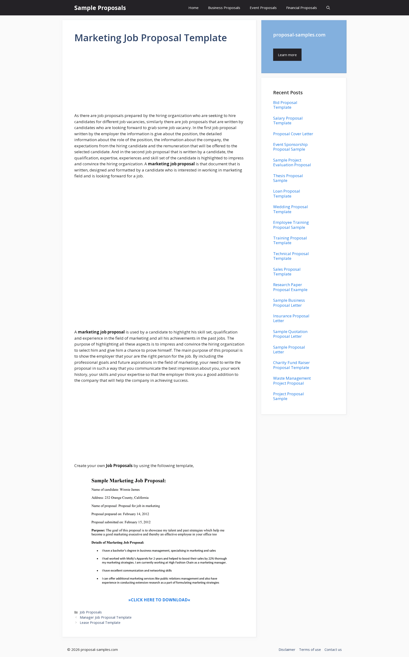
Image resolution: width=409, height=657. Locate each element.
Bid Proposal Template (285, 105)
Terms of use (310, 649)
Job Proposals (91, 612)
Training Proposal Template (290, 240)
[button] (328, 7)
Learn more (287, 54)
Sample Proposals (100, 8)
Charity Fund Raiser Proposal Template (291, 365)
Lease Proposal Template (100, 622)
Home (193, 7)
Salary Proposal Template (288, 120)
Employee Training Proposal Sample (291, 225)
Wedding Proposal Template (290, 209)
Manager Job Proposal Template (106, 617)
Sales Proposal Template (287, 271)
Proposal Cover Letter (293, 133)
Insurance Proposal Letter (291, 318)
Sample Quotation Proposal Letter (290, 334)
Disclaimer (287, 649)
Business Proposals (224, 7)
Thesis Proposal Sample (288, 178)
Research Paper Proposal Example (290, 287)
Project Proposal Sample (288, 396)
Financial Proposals (301, 7)
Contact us (333, 649)
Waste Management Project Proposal (292, 380)
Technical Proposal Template (291, 256)
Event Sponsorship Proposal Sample (290, 147)
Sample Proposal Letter (289, 349)
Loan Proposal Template (286, 193)
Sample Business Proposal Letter (289, 302)
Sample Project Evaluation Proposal (292, 162)
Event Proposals (263, 7)
